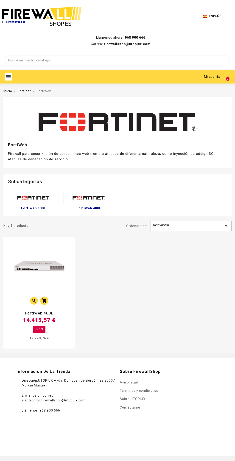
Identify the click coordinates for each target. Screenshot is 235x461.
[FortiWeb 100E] (33, 197)
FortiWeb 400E (88, 208)
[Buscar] (225, 60)
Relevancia (191, 226)
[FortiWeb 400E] (88, 197)
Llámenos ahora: (120, 37)
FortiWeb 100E (33, 208)
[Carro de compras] (225, 76)
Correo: (121, 44)
